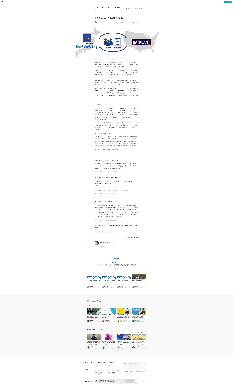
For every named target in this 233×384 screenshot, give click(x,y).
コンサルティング (110, 231)
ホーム (124, 8)
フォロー (100, 9)
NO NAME (99, 21)
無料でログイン (228, 2)
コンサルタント (102, 231)
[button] (88, 362)
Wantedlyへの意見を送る (141, 371)
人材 (96, 231)
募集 (143, 8)
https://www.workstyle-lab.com (108, 9)
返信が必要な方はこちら (128, 371)
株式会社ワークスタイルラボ (108, 7)
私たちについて (129, 8)
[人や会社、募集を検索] (220, 2)
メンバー (135, 8)
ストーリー (140, 8)
